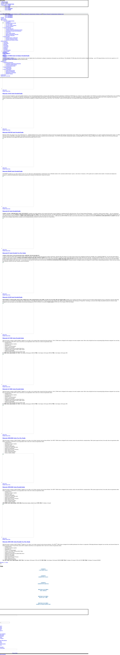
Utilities (4, 60)
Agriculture (5, 42)
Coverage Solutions (7, 27)
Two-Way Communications (8, 20)
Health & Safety (6, 36)
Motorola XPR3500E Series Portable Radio (13, 487)
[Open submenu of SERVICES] (6, 61)
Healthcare (5, 47)
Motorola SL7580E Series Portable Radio (13, 389)
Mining (4, 54)
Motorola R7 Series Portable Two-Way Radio (14, 253)
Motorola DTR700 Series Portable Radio (12, 132)
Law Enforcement (6, 50)
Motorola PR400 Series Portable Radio (12, 171)
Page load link (3, 654)
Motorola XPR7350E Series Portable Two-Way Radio (16, 541)
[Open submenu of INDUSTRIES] (7, 41)
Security (5, 56)
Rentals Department (7, 66)
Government (5, 46)
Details (3, 91)
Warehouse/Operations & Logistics (10, 59)
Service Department (7, 69)
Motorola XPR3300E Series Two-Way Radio (13, 438)
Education (5, 44)
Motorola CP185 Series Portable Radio (12, 93)
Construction (5, 43)
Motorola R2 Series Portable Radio (11, 211)
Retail (4, 55)
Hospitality (5, 48)
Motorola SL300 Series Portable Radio (12, 297)
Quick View (8, 91)
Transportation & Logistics (8, 57)
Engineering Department (8, 62)
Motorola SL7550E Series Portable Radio (13, 338)
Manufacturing (6, 51)
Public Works (6, 53)
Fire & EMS (5, 45)
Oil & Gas (5, 52)
